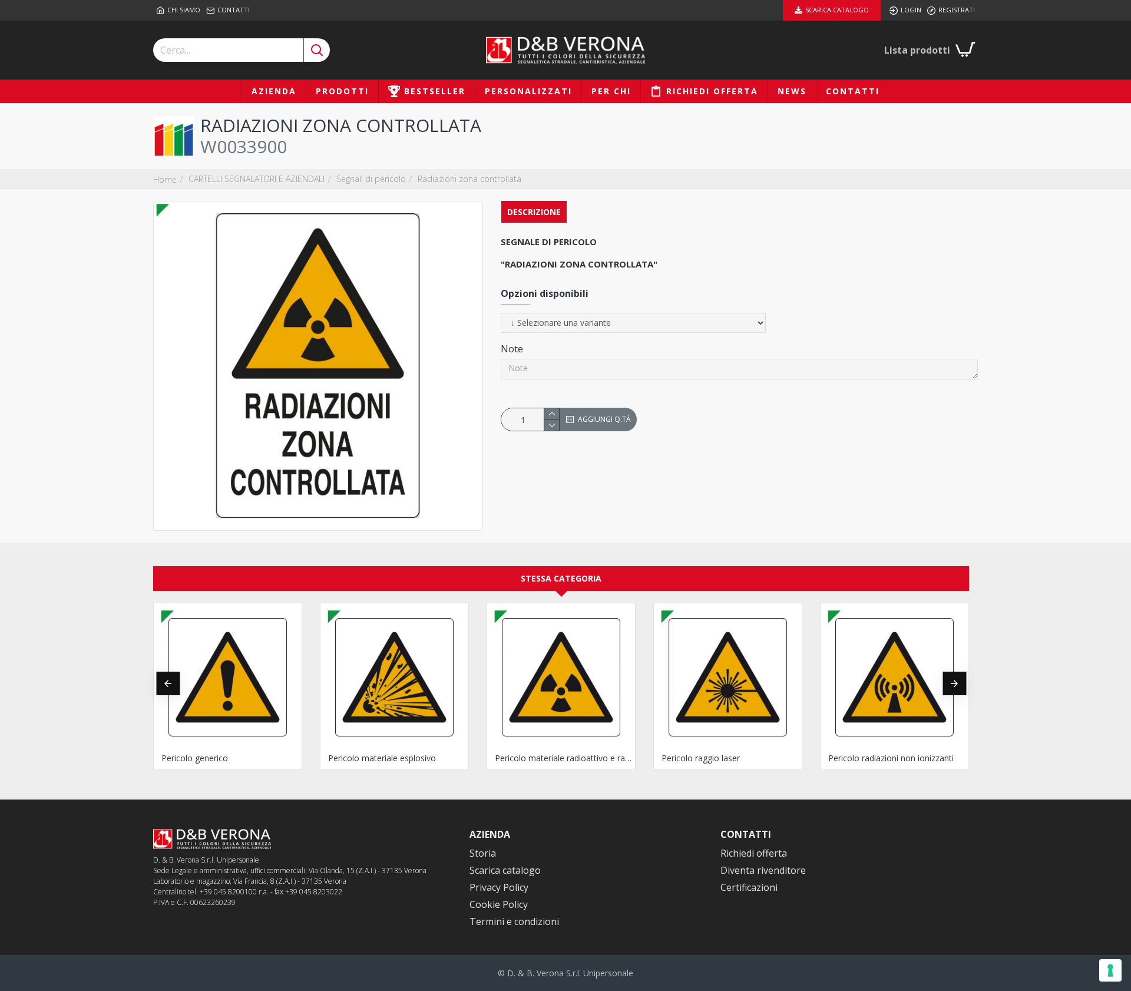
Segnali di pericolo (371, 178)
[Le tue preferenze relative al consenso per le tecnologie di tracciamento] (1110, 970)
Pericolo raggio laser (701, 758)
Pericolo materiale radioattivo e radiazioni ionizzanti (563, 758)
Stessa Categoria (561, 578)
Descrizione (534, 211)
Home (165, 179)
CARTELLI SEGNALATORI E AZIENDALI (256, 178)
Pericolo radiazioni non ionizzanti (891, 758)
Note (512, 348)
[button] (168, 683)
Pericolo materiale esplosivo (382, 758)
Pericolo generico (194, 758)
